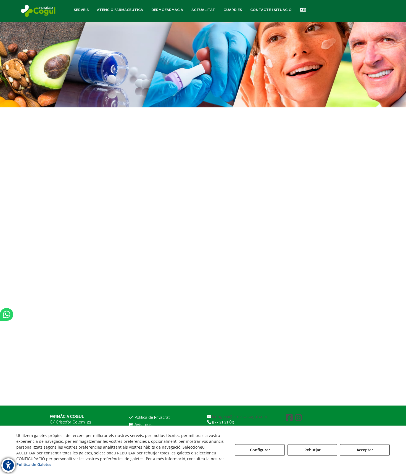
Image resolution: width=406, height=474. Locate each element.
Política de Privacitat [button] (151, 417)
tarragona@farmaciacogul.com (239, 416)
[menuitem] (81, 10)
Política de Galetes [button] (33, 464)
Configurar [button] (260, 449)
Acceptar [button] (365, 449)
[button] (38, 11)
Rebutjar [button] (312, 449)
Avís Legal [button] (143, 424)
